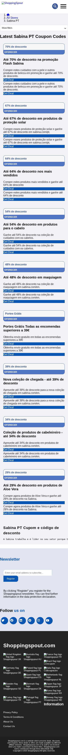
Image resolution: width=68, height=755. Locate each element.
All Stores (12, 17)
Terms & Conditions (13, 717)
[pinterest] (31, 620)
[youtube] (49, 620)
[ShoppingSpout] (12, 3)
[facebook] (13, 620)
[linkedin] (22, 620)
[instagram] (40, 620)
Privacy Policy (10, 712)
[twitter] (4, 620)
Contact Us (9, 726)
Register (11, 578)
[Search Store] (55, 6)
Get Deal (8, 79)
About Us (8, 721)
